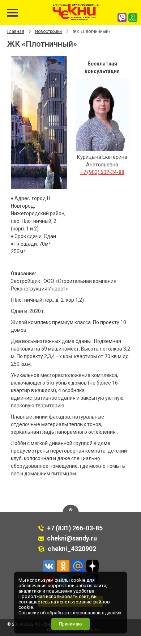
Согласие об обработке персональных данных (69, 612)
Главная (15, 31)
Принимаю (70, 624)
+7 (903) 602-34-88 (102, 172)
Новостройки (48, 31)
